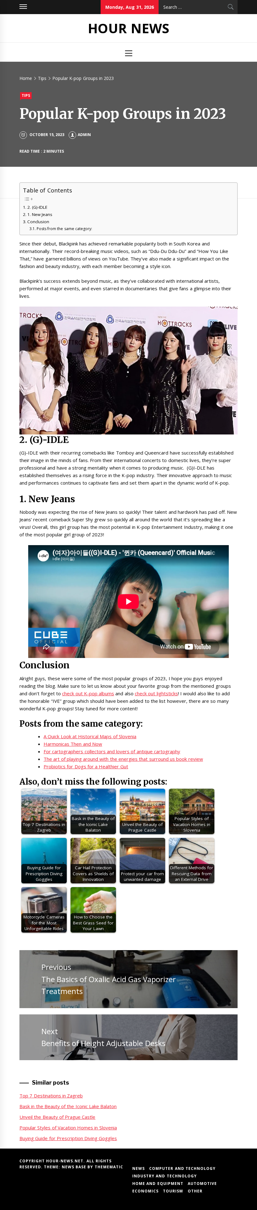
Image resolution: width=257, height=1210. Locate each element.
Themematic (109, 1167)
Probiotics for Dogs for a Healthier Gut (86, 766)
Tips (26, 95)
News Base (75, 1167)
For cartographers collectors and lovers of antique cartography (112, 751)
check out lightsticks (156, 693)
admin (84, 134)
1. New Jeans (39, 214)
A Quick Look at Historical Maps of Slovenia (90, 736)
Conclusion (38, 221)
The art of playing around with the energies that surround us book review (123, 759)
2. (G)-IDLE (37, 207)
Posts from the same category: (64, 228)
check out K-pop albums (88, 693)
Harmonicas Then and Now (73, 744)
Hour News (128, 28)
